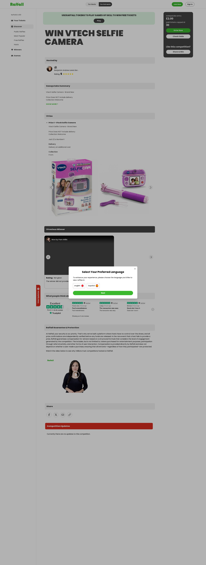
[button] (79, 285)
